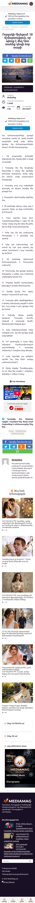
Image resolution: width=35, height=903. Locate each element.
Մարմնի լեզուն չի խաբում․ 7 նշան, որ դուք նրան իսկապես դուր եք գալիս (16, 561)
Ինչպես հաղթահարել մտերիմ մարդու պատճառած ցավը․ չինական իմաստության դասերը (17, 707)
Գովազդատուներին (9, 868)
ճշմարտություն (18, 434)
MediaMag (17, 459)
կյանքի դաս (21, 431)
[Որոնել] (29, 861)
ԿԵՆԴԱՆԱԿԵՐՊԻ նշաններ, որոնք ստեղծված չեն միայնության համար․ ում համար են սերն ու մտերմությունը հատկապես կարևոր (17, 524)
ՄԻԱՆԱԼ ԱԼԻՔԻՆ (17, 22)
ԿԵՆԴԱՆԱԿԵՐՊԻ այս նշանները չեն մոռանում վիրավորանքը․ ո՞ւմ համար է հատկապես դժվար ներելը (17, 597)
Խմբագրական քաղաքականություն (15, 874)
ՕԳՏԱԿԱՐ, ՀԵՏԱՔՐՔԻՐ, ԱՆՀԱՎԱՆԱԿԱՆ (14, 88)
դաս (11, 431)
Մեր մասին (6, 871)
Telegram (29, 419)
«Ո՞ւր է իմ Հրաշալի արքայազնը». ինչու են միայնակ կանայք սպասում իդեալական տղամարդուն (17, 633)
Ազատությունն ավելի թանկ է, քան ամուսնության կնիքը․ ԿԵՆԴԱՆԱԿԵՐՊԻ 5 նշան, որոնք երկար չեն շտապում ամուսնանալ (16, 670)
